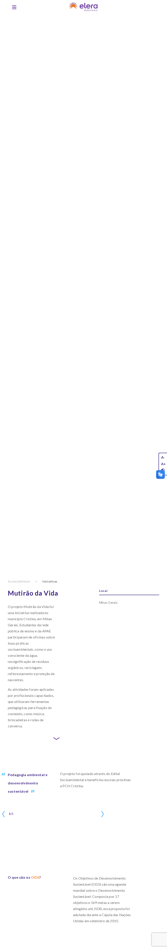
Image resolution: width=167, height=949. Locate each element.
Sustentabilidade (19, 581)
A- (163, 457)
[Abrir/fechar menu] (14, 7)
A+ (163, 464)
